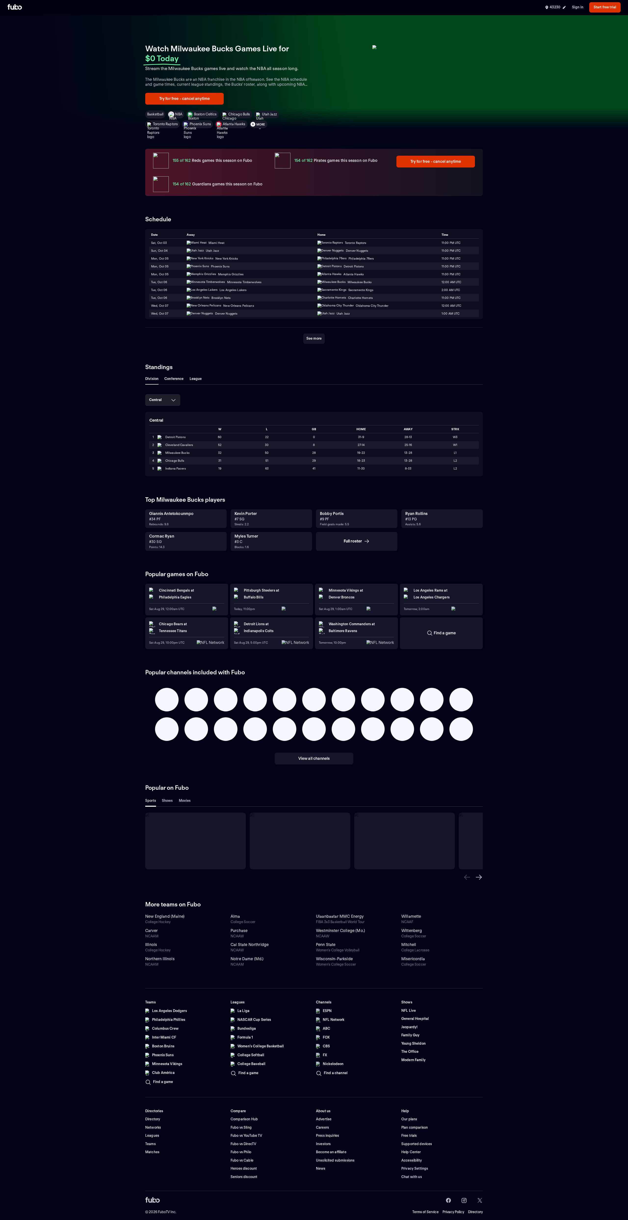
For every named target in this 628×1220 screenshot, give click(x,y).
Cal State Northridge (250, 944)
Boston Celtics (205, 114)
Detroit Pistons (175, 437)
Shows (167, 801)
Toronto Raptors (165, 124)
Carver (151, 930)
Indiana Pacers (175, 468)
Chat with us (411, 1177)
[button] (467, 877)
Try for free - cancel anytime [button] (184, 98)
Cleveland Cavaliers (179, 445)
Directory (475, 1212)
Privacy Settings (414, 1168)
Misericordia (413, 959)
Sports (150, 801)
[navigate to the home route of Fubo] (14, 7)
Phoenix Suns (200, 124)
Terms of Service (425, 1212)
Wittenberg (411, 930)
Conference (173, 379)
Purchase (239, 930)
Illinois (151, 944)
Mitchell (408, 944)
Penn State (326, 944)
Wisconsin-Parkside (334, 959)
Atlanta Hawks (234, 124)
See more (314, 338)
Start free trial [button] (605, 7)
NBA (178, 114)
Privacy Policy (453, 1212)
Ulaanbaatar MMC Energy (340, 916)
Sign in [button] (577, 7)
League (196, 379)
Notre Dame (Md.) (247, 959)
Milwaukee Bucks (177, 453)
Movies (185, 801)
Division (151, 379)
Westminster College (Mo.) (340, 930)
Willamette (411, 916)
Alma (235, 916)
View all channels (314, 758)
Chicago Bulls (239, 114)
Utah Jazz (269, 114)
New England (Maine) (164, 916)
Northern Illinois (160, 959)
